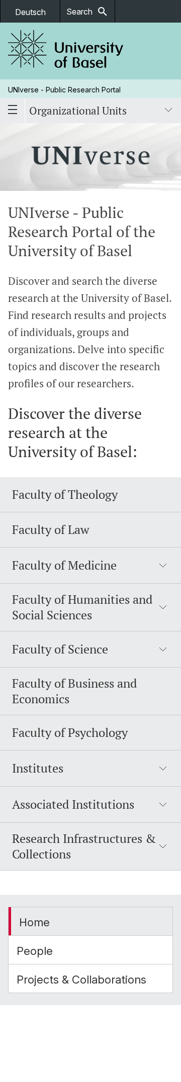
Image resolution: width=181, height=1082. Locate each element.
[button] (90, 566)
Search (87, 12)
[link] (66, 51)
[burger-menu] (12, 110)
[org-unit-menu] (168, 110)
